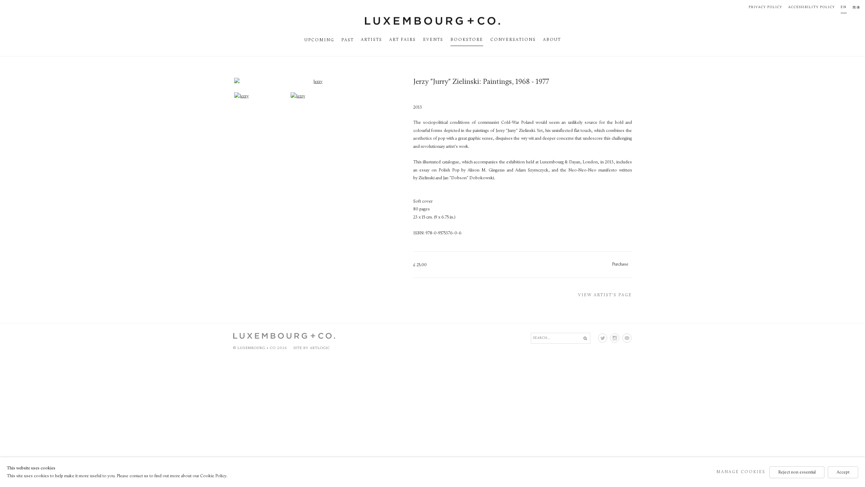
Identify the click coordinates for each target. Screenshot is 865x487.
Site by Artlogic (312, 348)
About (552, 40)
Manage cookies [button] (740, 472)
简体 (856, 7)
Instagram (614, 338)
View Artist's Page (605, 295)
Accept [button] (843, 472)
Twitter (602, 338)
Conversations (513, 40)
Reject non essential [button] (797, 472)
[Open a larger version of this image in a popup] (315, 82)
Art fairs (402, 40)
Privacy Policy (765, 7)
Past (347, 40)
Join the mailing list (627, 338)
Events (433, 40)
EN (844, 7)
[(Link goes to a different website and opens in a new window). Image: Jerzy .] (241, 96)
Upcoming (319, 40)
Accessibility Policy (811, 7)
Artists (371, 40)
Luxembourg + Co (432, 21)
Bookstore (466, 40)
